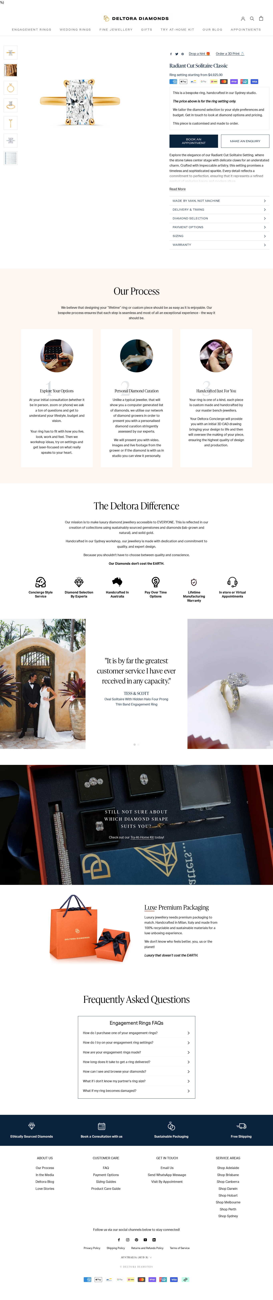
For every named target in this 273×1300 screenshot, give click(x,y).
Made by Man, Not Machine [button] (196, 201)
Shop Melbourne (228, 1202)
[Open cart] (261, 18)
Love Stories (45, 1188)
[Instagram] (127, 1239)
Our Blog (212, 29)
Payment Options (106, 1175)
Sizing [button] (178, 236)
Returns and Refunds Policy (147, 1248)
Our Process (45, 1168)
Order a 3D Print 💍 (230, 53)
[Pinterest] (182, 54)
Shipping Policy (116, 1248)
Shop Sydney (228, 1216)
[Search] (252, 18)
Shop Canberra (228, 1181)
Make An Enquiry (245, 141)
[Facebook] (170, 54)
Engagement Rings (32, 29)
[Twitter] (176, 54)
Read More (177, 189)
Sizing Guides (106, 1181)
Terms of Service (179, 1248)
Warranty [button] (182, 245)
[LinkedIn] (154, 1239)
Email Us (167, 1168)
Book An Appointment (194, 141)
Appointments (246, 29)
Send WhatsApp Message (167, 1175)
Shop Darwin (228, 1188)
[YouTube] (145, 1239)
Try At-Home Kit (177, 29)
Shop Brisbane (228, 1175)
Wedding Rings (75, 29)
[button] (135, 744)
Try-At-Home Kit (142, 837)
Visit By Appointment (167, 1181)
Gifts (146, 29)
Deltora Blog (45, 1181)
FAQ (106, 1168)
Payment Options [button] (188, 227)
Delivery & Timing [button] (188, 209)
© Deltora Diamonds (136, 1266)
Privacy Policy (92, 1248)
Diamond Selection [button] (190, 218)
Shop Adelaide (228, 1168)
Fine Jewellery (116, 29)
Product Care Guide (106, 1188)
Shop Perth (228, 1209)
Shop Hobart (228, 1195)
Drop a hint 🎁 (199, 53)
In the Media (45, 1175)
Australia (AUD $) (134, 1257)
